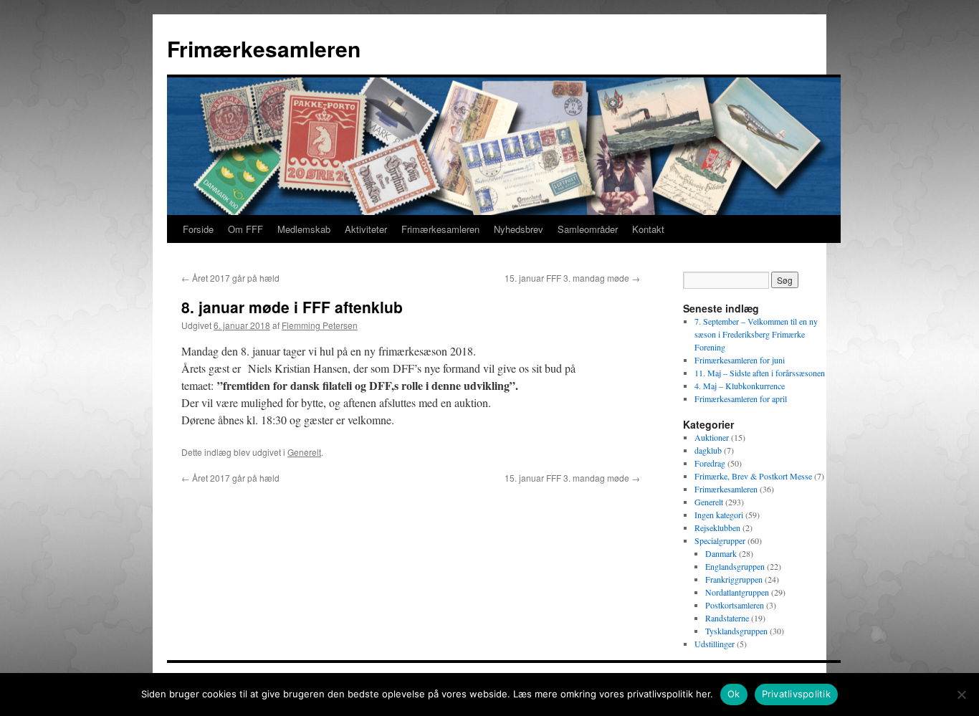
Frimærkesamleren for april (740, 398)
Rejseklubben (717, 527)
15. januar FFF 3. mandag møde (572, 278)
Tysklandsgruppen (736, 630)
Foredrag (709, 463)
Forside (198, 229)
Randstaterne (727, 618)
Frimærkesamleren (263, 48)
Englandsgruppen (735, 566)
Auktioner (711, 437)
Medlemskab (303, 229)
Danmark (721, 553)
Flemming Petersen (320, 325)
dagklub (708, 450)
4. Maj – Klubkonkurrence (739, 385)
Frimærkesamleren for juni (739, 360)
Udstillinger (714, 643)
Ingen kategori (718, 514)
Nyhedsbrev (518, 229)
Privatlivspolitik (796, 694)
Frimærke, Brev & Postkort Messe (753, 476)
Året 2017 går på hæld (230, 278)
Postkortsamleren (734, 605)
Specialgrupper (719, 540)
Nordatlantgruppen (737, 592)
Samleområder (588, 229)
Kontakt (648, 229)
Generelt (304, 452)
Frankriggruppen (734, 579)
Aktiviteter (366, 229)
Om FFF (245, 229)
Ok (733, 694)
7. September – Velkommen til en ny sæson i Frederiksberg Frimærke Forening (756, 334)
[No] (961, 694)
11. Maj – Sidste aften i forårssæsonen (759, 372)
